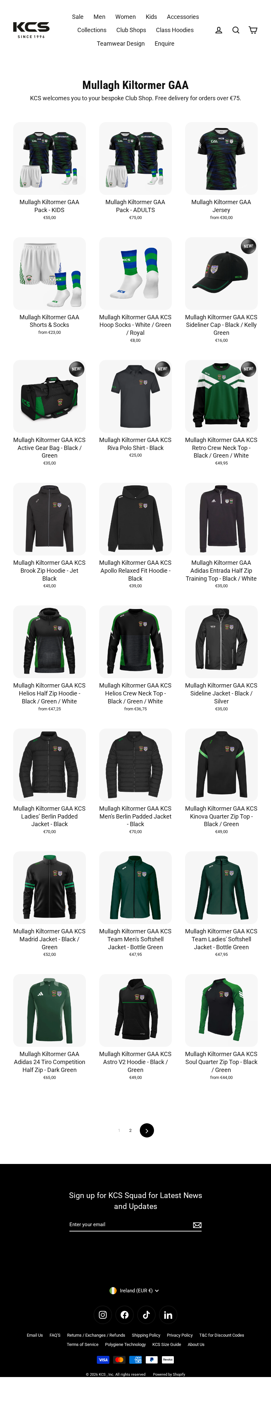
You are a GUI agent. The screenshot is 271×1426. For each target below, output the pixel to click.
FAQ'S (55, 1335)
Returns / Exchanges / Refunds (96, 1335)
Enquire (164, 43)
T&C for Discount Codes (221, 1335)
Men (99, 16)
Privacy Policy (180, 1335)
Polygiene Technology (125, 1344)
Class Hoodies (175, 29)
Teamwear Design (121, 43)
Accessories (183, 16)
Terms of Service (82, 1344)
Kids (151, 16)
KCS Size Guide (166, 1344)
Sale (78, 16)
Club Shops (131, 29)
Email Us (35, 1335)
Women (125, 16)
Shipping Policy (146, 1335)
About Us (196, 1344)
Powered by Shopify (169, 1374)
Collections (91, 29)
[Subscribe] (196, 1225)
